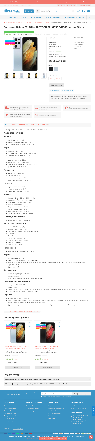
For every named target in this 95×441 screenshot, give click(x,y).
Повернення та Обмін (26, 5)
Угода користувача (10, 413)
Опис (7, 125)
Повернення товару (32, 408)
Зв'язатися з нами (64, 11)
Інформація (9, 402)
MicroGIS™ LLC (18, 429)
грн (61, 5)
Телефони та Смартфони (15, 22)
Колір (50, 65)
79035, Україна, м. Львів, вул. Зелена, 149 (80, 416)
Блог (5, 5)
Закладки (51, 416)
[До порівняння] (29, 326)
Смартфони (12, 17)
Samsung (28, 22)
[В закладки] (29, 322)
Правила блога (9, 418)
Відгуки (23, 125)
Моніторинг (37, 17)
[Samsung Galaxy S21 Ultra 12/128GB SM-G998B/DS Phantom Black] (47, 332)
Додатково (53, 402)
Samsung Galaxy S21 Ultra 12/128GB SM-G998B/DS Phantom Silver (17, 347)
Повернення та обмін (11, 416)
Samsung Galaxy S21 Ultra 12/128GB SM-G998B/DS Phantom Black (46, 347)
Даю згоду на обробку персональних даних (53, 438)
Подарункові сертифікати (56, 408)
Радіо (25, 17)
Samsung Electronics (80, 40)
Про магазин (8, 406)
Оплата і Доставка (13, 5)
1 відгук (14, 34)
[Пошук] (49, 11)
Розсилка (51, 418)
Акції (83, 17)
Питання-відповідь (39, 125)
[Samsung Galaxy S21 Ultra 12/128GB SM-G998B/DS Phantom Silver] (17, 332)
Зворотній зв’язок (32, 406)
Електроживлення (54, 17)
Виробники (52, 406)
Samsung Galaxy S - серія (41, 22)
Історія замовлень (54, 413)
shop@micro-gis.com (79, 408)
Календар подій (9, 421)
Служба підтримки (34, 402)
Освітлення (71, 17)
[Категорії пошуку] (38, 11)
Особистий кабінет (54, 411)
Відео (14, 125)
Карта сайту (30, 411)
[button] (4, 75)
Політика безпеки (10, 408)
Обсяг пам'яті (53, 75)
